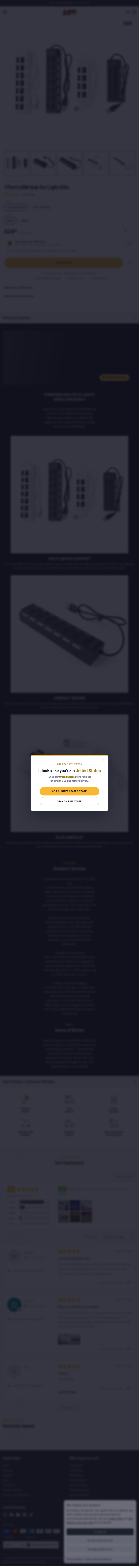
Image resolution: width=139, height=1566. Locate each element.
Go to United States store (69, 791)
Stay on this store (69, 801)
